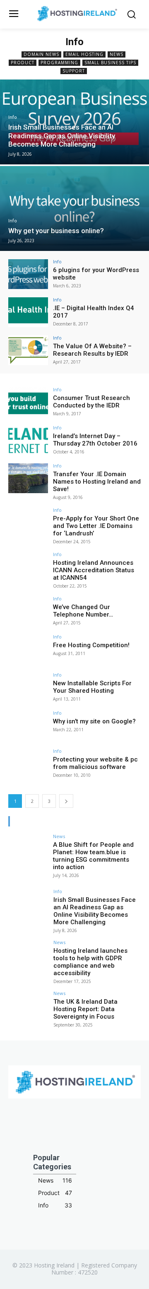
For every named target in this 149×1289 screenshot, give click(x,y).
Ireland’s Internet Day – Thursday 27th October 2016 (95, 439)
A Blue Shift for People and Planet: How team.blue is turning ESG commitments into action (93, 856)
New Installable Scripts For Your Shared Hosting (92, 686)
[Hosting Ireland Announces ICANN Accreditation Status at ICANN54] (28, 567)
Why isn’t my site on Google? (94, 721)
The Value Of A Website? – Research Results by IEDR (92, 349)
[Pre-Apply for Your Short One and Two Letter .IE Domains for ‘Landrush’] (28, 522)
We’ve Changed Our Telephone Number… (83, 610)
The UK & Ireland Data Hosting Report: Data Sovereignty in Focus (85, 1009)
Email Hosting (84, 54)
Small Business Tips (110, 62)
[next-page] (66, 801)
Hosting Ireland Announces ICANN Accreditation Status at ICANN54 (93, 570)
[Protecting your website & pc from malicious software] (28, 763)
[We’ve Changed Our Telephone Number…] (28, 611)
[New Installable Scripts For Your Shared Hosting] (28, 687)
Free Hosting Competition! (91, 645)
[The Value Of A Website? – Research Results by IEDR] (28, 350)
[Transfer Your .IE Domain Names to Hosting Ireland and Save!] (28, 478)
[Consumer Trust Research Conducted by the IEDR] (28, 402)
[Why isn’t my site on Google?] (28, 725)
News (116, 54)
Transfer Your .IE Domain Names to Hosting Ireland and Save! (97, 481)
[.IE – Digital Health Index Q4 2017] (28, 312)
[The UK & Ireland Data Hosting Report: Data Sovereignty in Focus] (28, 1006)
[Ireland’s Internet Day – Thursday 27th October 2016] (28, 440)
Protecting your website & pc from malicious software (95, 763)
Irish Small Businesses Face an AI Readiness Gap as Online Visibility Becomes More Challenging (94, 911)
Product (22, 62)
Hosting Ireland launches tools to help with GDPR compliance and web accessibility (90, 962)
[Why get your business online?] (74, 208)
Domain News (41, 54)
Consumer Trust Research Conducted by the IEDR (91, 401)
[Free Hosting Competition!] (28, 649)
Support (73, 71)
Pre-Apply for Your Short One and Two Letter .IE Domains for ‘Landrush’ (96, 526)
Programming (59, 62)
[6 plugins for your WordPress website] (28, 274)
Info (12, 117)
